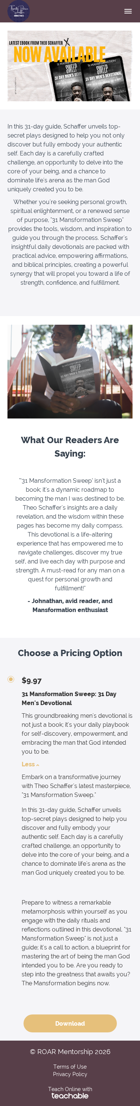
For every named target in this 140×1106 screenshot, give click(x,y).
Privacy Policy (70, 1074)
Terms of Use (70, 1067)
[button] (128, 11)
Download (70, 1023)
